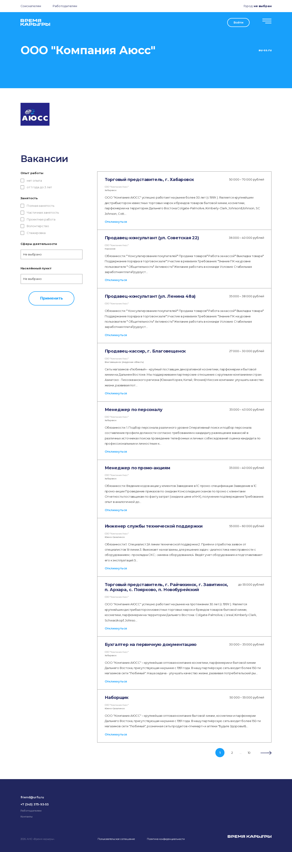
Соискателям (31, 6)
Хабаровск (111, 190)
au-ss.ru (264, 50)
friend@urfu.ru (32, 797)
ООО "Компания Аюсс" (117, 187)
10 (249, 752)
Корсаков (110, 248)
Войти (238, 22)
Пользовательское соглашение (116, 839)
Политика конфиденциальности (166, 839)
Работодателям (65, 6)
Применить (51, 298)
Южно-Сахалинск (115, 537)
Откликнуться (116, 221)
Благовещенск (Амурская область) (124, 362)
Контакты (27, 816)
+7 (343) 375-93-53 (35, 804)
